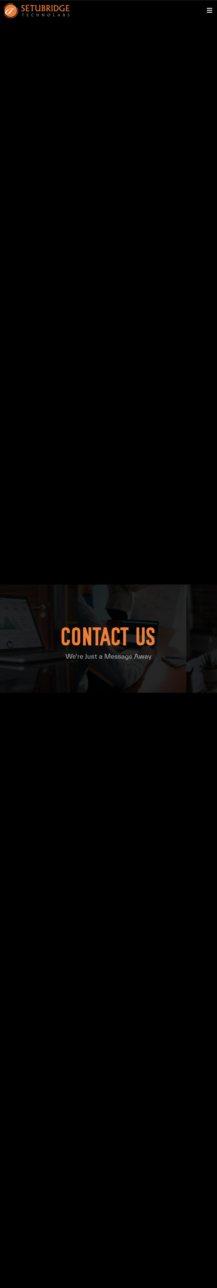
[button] (209, 10)
